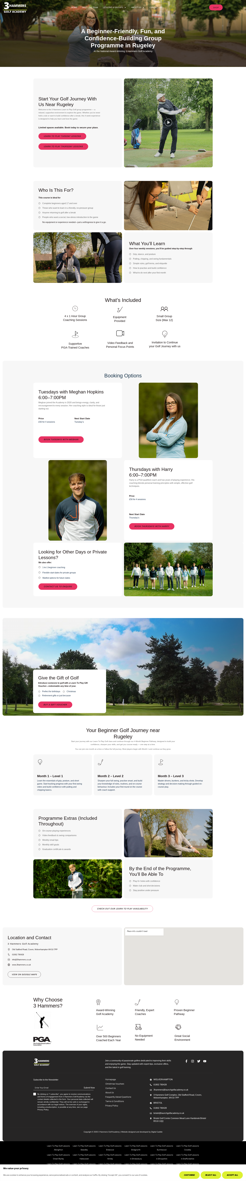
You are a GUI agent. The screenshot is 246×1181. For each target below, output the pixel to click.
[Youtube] (205, 1061)
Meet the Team (90, 7)
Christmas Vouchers (114, 1084)
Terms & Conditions (114, 1101)
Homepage (110, 1079)
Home (74, 7)
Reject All (210, 1175)
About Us (136, 7)
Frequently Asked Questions (118, 1097)
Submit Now (89, 1088)
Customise (189, 1175)
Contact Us (156, 7)
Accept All (232, 1175)
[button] (168, 123)
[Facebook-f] (186, 1061)
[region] (123, 1172)
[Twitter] (198, 1061)
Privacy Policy (111, 1105)
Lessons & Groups (113, 7)
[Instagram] (192, 1061)
